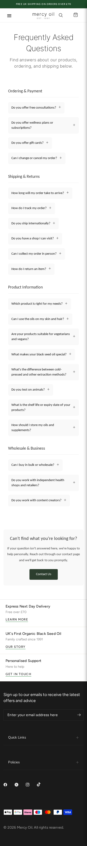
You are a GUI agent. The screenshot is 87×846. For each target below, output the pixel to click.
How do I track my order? (29, 208)
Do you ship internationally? (30, 223)
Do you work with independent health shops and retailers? (37, 483)
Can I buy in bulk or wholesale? (32, 465)
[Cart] (75, 15)
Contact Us (43, 574)
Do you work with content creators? (36, 500)
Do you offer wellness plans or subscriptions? (32, 125)
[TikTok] (42, 784)
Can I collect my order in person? (34, 254)
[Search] (61, 15)
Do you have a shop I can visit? (32, 238)
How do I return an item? (28, 269)
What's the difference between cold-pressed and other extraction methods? (38, 372)
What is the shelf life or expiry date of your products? (40, 407)
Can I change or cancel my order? (34, 158)
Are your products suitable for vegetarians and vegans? (40, 336)
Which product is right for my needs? (37, 304)
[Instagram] (31, 785)
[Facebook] (8, 785)
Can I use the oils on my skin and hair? (37, 319)
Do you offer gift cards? (27, 143)
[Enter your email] (79, 715)
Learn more (17, 619)
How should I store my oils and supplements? (32, 427)
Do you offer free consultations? (33, 108)
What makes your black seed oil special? (39, 354)
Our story (16, 647)
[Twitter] (20, 785)
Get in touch (18, 674)
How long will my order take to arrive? (37, 193)
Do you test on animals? (28, 390)
